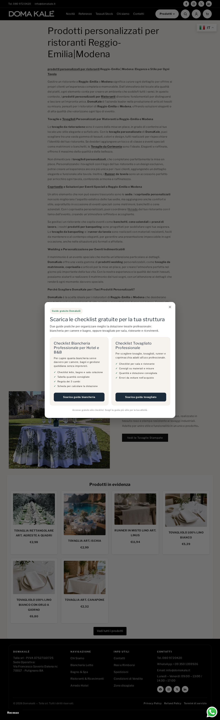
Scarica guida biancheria (79, 397)
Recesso (13, 712)
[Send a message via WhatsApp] (212, 712)
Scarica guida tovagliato (140, 397)
